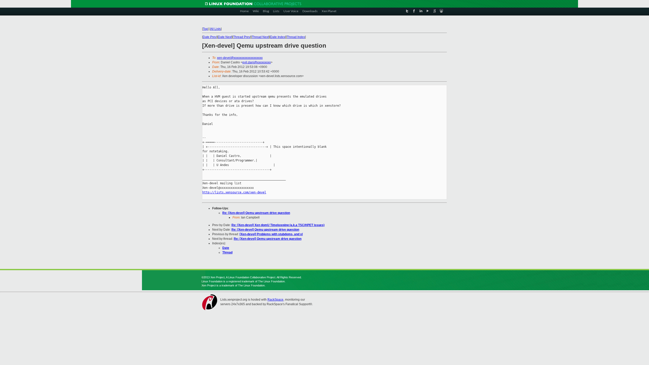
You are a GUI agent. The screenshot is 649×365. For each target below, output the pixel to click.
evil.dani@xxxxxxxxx (256, 62)
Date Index (277, 37)
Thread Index (296, 37)
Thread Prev (241, 37)
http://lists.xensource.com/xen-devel (234, 192)
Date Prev (210, 37)
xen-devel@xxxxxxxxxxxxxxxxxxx (240, 58)
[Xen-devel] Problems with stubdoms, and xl (271, 234)
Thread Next (260, 37)
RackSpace (275, 299)
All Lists (215, 29)
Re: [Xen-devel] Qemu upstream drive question (256, 213)
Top (205, 29)
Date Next (225, 37)
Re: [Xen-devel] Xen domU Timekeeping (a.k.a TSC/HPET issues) (277, 225)
